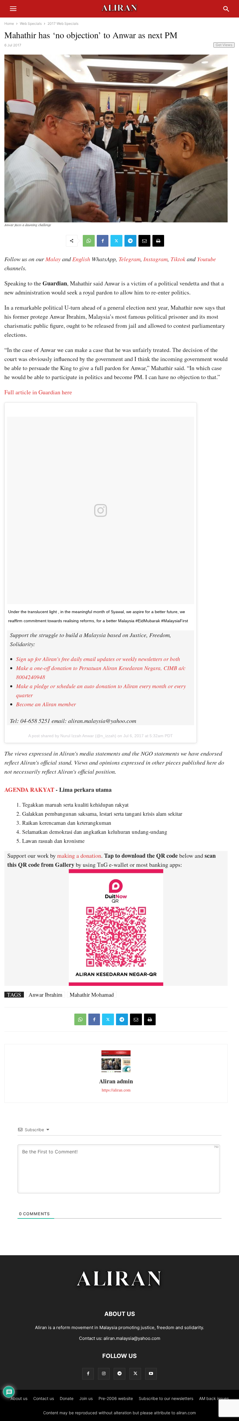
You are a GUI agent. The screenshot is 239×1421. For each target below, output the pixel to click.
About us (18, 1398)
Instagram (155, 259)
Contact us (43, 1398)
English (81, 259)
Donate (66, 1398)
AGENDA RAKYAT (29, 789)
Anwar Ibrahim (45, 995)
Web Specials (31, 23)
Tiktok (178, 259)
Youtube (206, 259)
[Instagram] (104, 1373)
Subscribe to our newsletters (166, 1398)
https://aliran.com (116, 1090)
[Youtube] (151, 1373)
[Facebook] (102, 241)
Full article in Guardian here (38, 392)
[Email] (144, 241)
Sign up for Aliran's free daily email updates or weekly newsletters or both (98, 658)
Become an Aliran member (46, 704)
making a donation (79, 855)
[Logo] (119, 1296)
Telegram (129, 259)
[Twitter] (116, 241)
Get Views (224, 45)
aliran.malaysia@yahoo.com (131, 1338)
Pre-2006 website (116, 1398)
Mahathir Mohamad (92, 995)
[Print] (158, 241)
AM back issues (214, 1398)
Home (9, 23)
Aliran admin (116, 1081)
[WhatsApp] (89, 241)
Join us (86, 1398)
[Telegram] (130, 241)
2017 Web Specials (63, 23)
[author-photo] (116, 1071)
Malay (53, 259)
